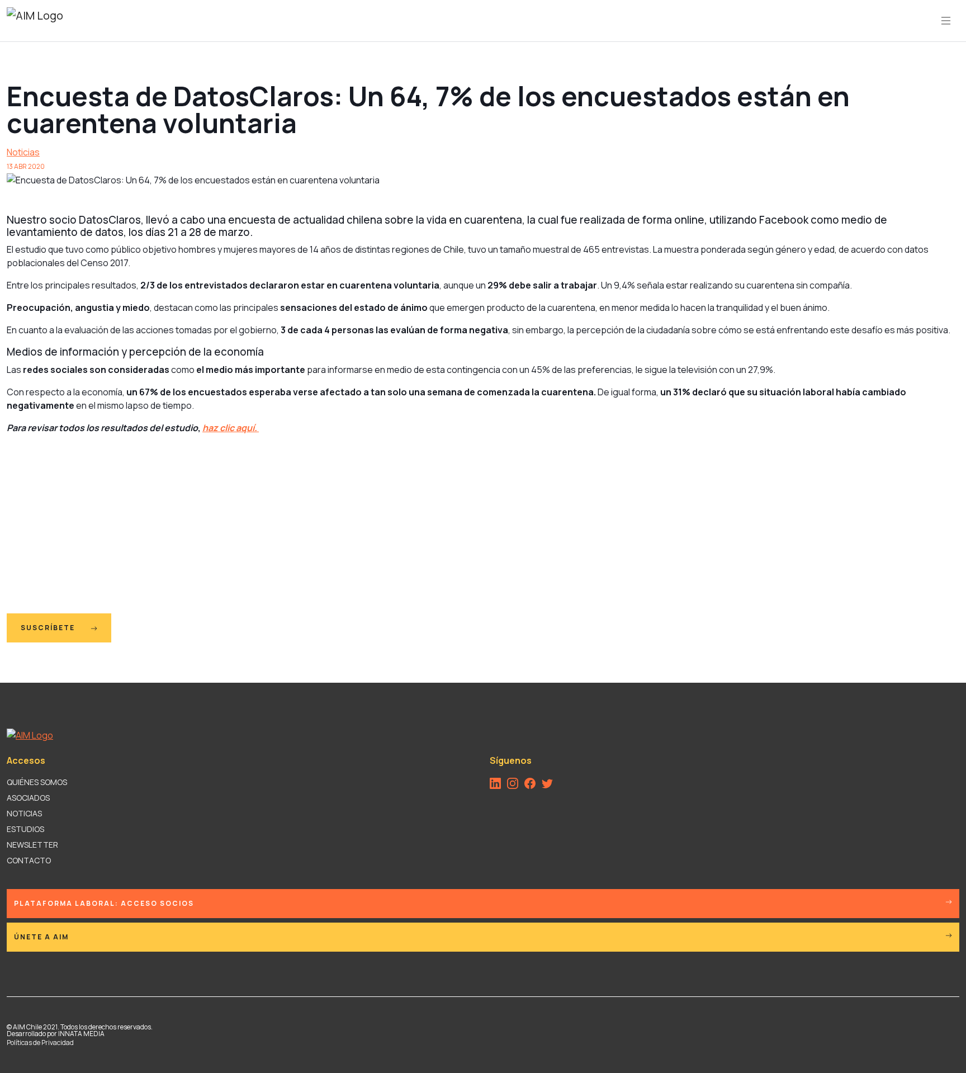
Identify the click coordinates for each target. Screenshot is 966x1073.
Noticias (23, 152)
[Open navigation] (945, 21)
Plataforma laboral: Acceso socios (104, 903)
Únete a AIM (41, 937)
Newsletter (32, 844)
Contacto (29, 860)
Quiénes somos (37, 782)
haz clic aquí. (230, 428)
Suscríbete (49, 627)
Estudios (25, 829)
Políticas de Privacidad (40, 1042)
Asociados (28, 797)
